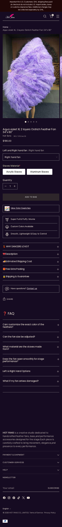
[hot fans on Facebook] (4, 498)
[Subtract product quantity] (5, 186)
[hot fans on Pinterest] (14, 498)
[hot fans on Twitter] (24, 498)
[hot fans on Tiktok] (19, 498)
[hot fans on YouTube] (28, 498)
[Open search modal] (45, 16)
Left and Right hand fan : (23, 150)
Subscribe (53, 488)
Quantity (7, 180)
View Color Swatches (21, 208)
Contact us (32, 288)
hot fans (7, 135)
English (6, 509)
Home (5, 27)
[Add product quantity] (14, 186)
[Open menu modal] (58, 16)
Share (10, 299)
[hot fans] (10, 16)
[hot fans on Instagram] (9, 498)
